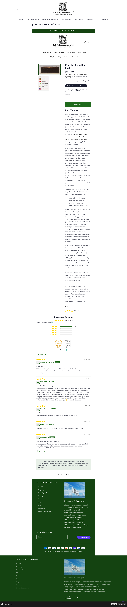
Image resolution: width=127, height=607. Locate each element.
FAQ (39, 502)
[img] (40, 359)
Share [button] (68, 307)
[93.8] (67, 343)
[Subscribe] (65, 537)
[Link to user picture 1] (40, 454)
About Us (41, 487)
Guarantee (41, 508)
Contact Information (44, 511)
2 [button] (61, 475)
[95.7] (58, 343)
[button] (18, 9)
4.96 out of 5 (68, 320)
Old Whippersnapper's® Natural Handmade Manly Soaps (67, 551)
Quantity (67, 94)
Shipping (41, 490)
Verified (62, 350)
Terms (40, 499)
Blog (39, 505)
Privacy (40, 496)
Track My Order (43, 493)
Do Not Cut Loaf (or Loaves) (76, 86)
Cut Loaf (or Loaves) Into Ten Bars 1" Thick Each (77, 90)
